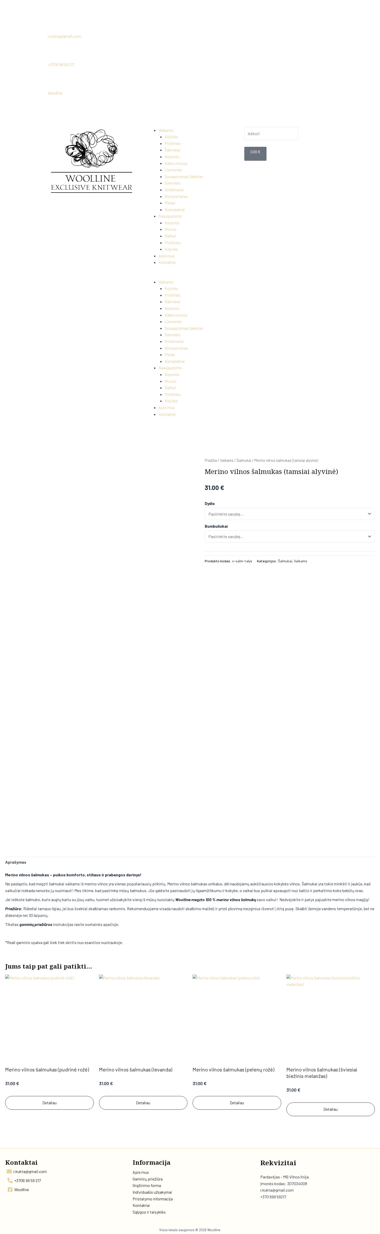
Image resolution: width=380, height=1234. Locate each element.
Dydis (210, 503)
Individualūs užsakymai (152, 1192)
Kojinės (171, 136)
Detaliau (49, 1102)
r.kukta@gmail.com (64, 36)
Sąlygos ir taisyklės (149, 1211)
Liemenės (173, 169)
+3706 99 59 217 (61, 64)
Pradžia (211, 460)
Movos (170, 229)
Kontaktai (167, 262)
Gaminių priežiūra (148, 1178)
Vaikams (165, 130)
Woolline (55, 92)
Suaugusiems (170, 215)
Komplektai (175, 209)
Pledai (170, 202)
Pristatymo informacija (153, 1198)
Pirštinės (173, 143)
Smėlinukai (174, 189)
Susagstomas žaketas (184, 176)
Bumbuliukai (216, 526)
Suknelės (172, 182)
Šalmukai (172, 149)
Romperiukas (176, 196)
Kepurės (172, 156)
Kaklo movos (176, 163)
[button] (190, 275)
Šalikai (170, 235)
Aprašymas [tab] (15, 862)
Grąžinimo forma (147, 1185)
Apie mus (166, 255)
